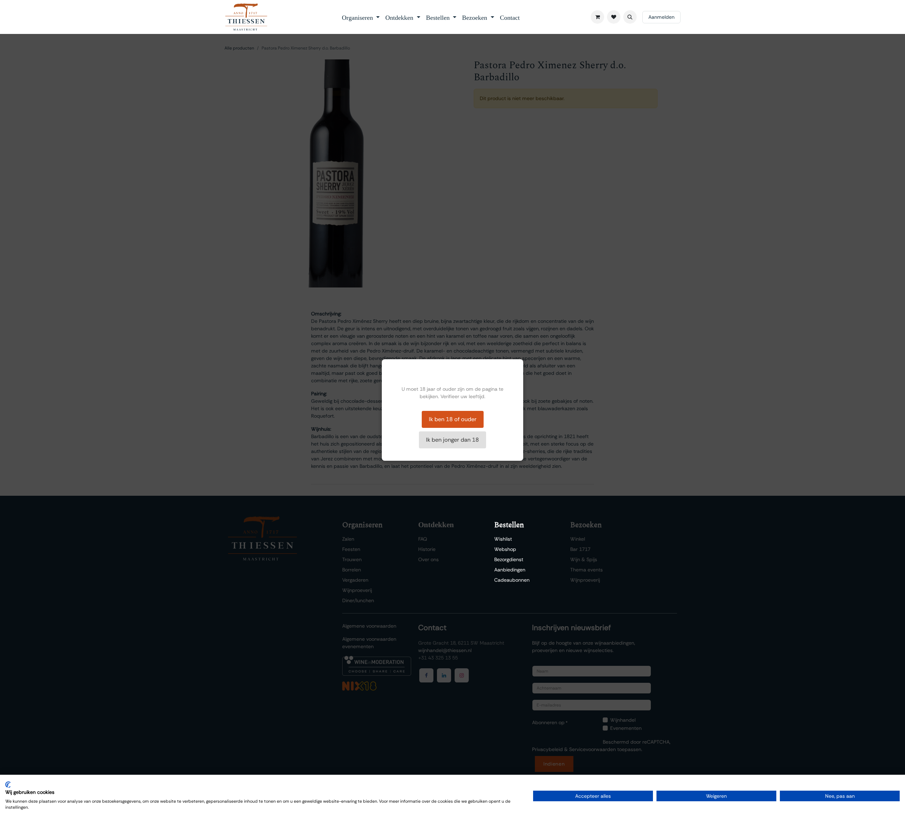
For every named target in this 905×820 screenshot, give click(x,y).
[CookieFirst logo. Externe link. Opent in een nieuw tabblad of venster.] (8, 784)
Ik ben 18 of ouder (453, 419)
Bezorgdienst (508, 559)
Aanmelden (661, 17)
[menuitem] (361, 17)
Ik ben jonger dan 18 (452, 439)
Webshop (505, 549)
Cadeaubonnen (512, 580)
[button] (630, 17)
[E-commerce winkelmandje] (597, 17)
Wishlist (503, 539)
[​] (613, 17)
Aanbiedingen (509, 569)
